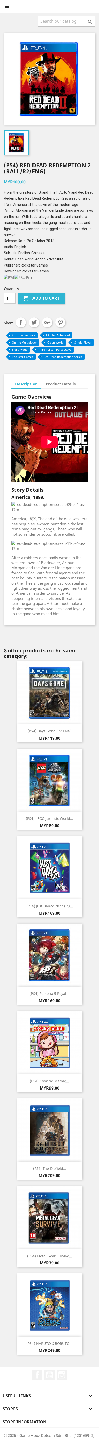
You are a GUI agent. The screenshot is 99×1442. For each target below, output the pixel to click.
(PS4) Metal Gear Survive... (49, 1256)
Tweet (34, 322)
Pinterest (60, 322)
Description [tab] (26, 383)
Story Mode (19, 349)
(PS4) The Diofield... (49, 1168)
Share (21, 322)
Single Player (83, 342)
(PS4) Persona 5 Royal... (49, 993)
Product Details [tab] (61, 383)
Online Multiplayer (24, 342)
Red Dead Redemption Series (63, 357)
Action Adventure (23, 335)
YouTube (49, 1375)
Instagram (62, 1375)
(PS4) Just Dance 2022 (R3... (49, 906)
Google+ (47, 322)
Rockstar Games (22, 357)
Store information (24, 1422)
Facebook (37, 1375)
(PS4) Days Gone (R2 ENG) (50, 731)
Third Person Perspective (54, 349)
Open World (55, 342)
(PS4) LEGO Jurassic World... (49, 818)
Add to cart (41, 298)
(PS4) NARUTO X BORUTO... (49, 1343)
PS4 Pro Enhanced (58, 335)
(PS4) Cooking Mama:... (49, 1081)
